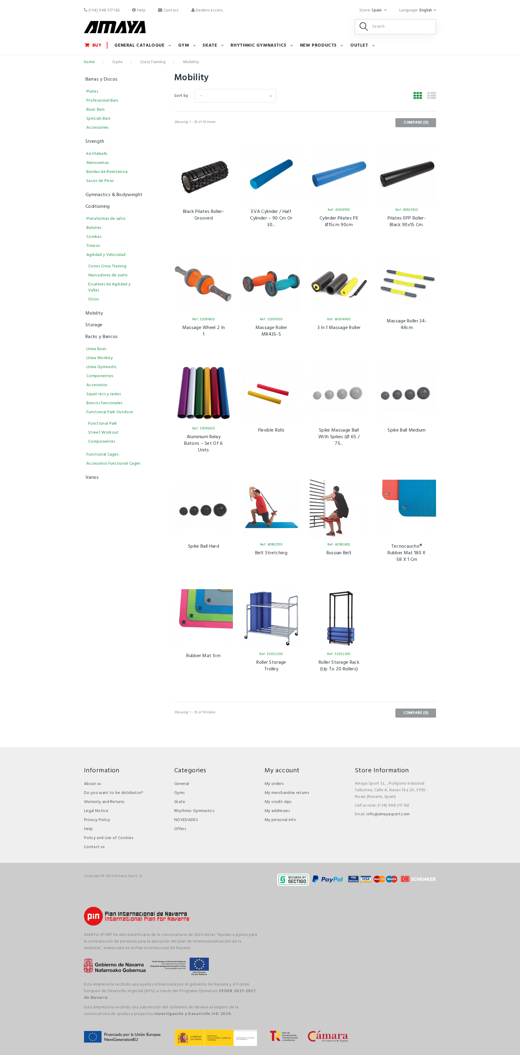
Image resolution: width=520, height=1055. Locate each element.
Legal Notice (96, 810)
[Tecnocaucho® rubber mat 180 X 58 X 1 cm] (406, 509)
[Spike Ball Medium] (406, 393)
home (89, 62)
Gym (183, 45)
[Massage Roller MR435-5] (271, 283)
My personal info (280, 820)
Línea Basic (96, 349)
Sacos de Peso (100, 180)
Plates (92, 91)
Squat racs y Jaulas (103, 394)
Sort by (181, 95)
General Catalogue (139, 45)
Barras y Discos (101, 79)
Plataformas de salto (105, 218)
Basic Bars (95, 109)
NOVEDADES (186, 820)
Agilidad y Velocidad (105, 254)
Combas (93, 236)
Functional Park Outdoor (109, 412)
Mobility (94, 313)
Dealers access (209, 10)
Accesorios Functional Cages (113, 463)
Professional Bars (102, 100)
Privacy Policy (97, 820)
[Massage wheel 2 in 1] (203, 283)
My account (282, 770)
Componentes (99, 376)
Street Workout (103, 432)
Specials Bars (98, 118)
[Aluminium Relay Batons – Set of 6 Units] (203, 393)
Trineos (93, 245)
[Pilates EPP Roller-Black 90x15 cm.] (406, 174)
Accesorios (96, 385)
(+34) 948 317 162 (103, 10)
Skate (210, 45)
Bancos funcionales (104, 403)
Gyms (117, 62)
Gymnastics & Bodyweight (113, 195)
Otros (93, 299)
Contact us (94, 847)
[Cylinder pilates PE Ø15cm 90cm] (339, 174)
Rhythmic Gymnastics (194, 810)
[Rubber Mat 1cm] (203, 618)
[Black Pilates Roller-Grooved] (203, 174)
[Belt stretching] (271, 509)
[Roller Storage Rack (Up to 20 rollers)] (339, 618)
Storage (93, 325)
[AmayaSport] (114, 27)
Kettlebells (96, 153)
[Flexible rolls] (271, 393)
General (181, 783)
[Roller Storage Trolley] (271, 618)
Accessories (97, 127)
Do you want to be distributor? (114, 792)
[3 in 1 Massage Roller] (339, 283)
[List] (431, 97)
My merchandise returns (287, 792)
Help (141, 10)
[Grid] (417, 97)
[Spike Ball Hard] (203, 509)
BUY (97, 45)
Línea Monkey (99, 358)
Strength (94, 142)
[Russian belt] (339, 509)
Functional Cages (102, 454)
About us (92, 783)
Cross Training (153, 62)
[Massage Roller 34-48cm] (406, 283)
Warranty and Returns (104, 801)
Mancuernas (97, 162)
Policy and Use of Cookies (108, 838)
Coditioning (97, 207)
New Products (318, 45)
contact (170, 10)
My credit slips (278, 801)
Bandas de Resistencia (107, 171)
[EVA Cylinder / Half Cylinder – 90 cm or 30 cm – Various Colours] (271, 174)
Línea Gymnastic (101, 367)
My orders (274, 783)
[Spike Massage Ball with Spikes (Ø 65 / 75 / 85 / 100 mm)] (339, 393)
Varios (92, 477)
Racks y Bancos (101, 337)
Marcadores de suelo (108, 275)
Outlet (359, 45)
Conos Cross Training (107, 266)
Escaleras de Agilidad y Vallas (109, 287)
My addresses (277, 810)
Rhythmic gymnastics (258, 45)
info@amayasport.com (388, 814)
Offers (180, 829)
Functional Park (102, 423)
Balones (93, 227)
